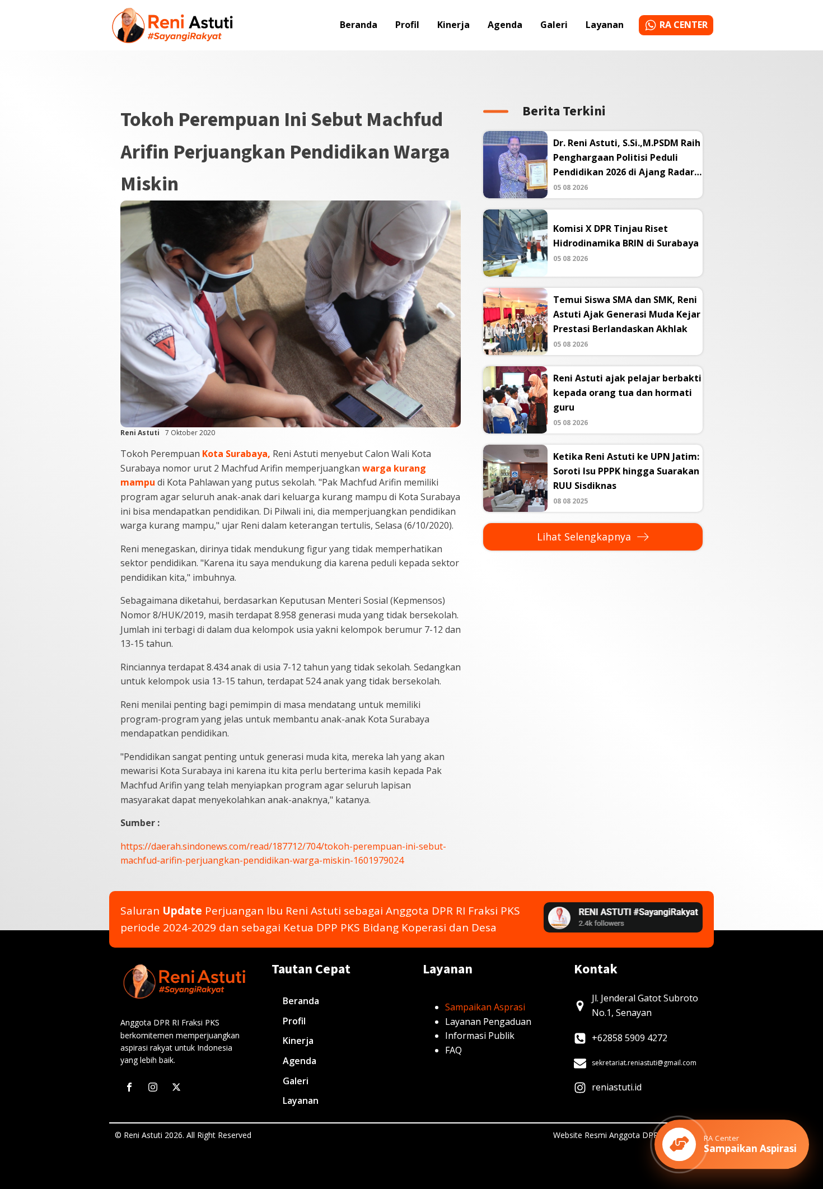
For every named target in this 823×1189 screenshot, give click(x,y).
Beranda (358, 24)
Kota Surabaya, (236, 453)
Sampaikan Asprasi (485, 1007)
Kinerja (453, 24)
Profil (407, 24)
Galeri (554, 24)
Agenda (505, 24)
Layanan (605, 24)
